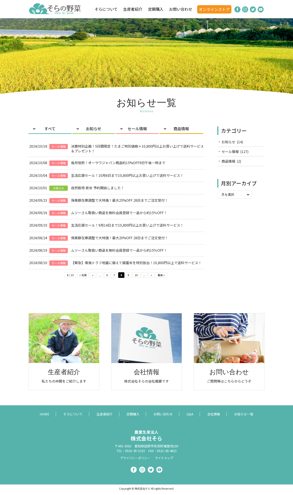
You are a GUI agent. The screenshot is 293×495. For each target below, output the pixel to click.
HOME (44, 414)
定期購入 (155, 9)
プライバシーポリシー (135, 458)
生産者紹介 (132, 9)
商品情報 (181, 128)
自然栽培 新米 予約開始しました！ (97, 187)
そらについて (106, 9)
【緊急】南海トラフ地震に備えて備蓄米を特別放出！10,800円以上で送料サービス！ (136, 262)
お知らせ (93, 128)
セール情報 (137, 128)
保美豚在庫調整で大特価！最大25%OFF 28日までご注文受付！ (119, 200)
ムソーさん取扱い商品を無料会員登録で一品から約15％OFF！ (119, 212)
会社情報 (213, 414)
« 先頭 (82, 275)
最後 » (161, 275)
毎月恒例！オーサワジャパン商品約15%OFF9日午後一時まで (118, 162)
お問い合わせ (180, 9)
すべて (50, 128)
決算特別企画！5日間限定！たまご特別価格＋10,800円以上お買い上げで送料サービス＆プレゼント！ (137, 148)
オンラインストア (214, 9)
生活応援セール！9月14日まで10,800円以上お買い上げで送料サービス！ (127, 225)
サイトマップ (164, 458)
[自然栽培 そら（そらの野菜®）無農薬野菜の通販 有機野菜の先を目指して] (55, 13)
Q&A (190, 414)
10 (136, 275)
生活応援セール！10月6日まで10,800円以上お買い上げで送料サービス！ (127, 175)
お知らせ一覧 (243, 414)
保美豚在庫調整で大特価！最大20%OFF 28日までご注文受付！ (119, 237)
